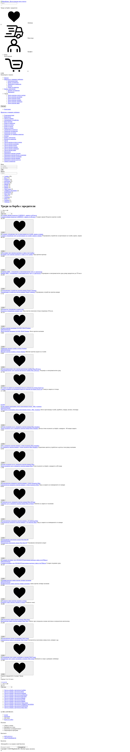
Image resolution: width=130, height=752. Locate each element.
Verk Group (7, 189)
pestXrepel (7, 181)
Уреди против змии (14, 103)
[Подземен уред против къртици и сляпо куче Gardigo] (17, 253)
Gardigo (6, 176)
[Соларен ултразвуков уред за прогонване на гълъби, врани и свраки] (22, 234)
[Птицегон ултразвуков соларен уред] (12, 309)
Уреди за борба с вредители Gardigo (15, 690)
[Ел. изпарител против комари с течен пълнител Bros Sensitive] (20, 445)
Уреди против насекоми (15, 97)
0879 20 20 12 (8, 736)
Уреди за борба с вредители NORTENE (16, 706)
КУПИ (2, 232)
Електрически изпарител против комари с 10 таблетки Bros (19, 522)
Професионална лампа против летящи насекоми (15, 583)
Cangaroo (7, 197)
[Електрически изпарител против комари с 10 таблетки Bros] (19, 521)
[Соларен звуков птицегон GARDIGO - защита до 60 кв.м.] (19, 215)
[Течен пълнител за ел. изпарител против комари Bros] (17, 464)
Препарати (11, 92)
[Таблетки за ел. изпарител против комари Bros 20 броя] (18, 502)
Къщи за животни (13, 82)
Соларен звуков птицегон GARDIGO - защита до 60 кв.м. (18, 217)
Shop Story (7, 194)
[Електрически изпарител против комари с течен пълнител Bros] (20, 483)
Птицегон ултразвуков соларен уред (11, 311)
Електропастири (13, 81)
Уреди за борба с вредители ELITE (14, 699)
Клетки (10, 85)
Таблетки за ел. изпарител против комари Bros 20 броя (17, 503)
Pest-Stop (7, 182)
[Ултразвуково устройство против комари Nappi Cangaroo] (18, 290)
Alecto (6, 195)
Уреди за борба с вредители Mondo (14, 698)
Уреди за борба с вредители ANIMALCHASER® (19, 704)
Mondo (6, 184)
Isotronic (6, 179)
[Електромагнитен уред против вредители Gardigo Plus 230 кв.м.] (21, 369)
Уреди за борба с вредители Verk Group (16, 703)
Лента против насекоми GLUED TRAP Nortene (15, 331)
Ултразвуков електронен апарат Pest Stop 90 (14, 543)
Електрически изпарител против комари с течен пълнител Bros (20, 485)
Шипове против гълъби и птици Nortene (13, 351)
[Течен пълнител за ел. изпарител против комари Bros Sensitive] (20, 427)
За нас (6, 715)
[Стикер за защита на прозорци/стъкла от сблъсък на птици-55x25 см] (22, 387)
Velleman (6, 202)
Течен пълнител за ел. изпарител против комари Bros (17, 466)
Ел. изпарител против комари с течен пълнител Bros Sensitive (19, 447)
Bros (5, 178)
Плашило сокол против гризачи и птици (13, 602)
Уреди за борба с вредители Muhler (14, 701)
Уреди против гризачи (14, 100)
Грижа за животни (13, 87)
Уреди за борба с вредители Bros (14, 691)
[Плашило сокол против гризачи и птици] (14, 601)
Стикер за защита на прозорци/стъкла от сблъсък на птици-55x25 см (21, 389)
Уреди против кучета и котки (16, 95)
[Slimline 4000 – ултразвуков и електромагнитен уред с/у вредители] (21, 271)
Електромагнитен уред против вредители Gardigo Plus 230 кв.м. (20, 370)
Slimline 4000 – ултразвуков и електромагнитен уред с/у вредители (21, 273)
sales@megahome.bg (10, 738)
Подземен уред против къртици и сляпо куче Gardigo (17, 254)
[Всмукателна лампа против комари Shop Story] (15, 619)
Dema (6, 198)
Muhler (6, 187)
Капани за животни (14, 90)
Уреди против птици (14, 98)
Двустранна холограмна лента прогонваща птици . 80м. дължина (20, 409)
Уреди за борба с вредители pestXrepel (15, 695)
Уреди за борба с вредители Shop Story (16, 707)
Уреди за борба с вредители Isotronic (15, 693)
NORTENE (7, 192)
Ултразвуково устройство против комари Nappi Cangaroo (18, 292)
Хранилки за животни (14, 84)
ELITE (6, 186)
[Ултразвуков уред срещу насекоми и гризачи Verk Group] (18, 657)
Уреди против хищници (15, 101)
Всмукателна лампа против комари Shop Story (15, 621)
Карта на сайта (8, 719)
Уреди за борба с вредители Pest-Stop (15, 696)
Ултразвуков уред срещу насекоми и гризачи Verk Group (17, 659)
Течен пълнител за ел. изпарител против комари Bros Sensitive (19, 428)
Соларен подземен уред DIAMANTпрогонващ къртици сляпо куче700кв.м (23, 563)
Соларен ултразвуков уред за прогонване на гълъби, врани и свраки (21, 235)
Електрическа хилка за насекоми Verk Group (14, 640)
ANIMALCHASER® (10, 190)
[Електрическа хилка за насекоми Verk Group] (15, 638)
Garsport (6, 200)
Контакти (7, 716)
